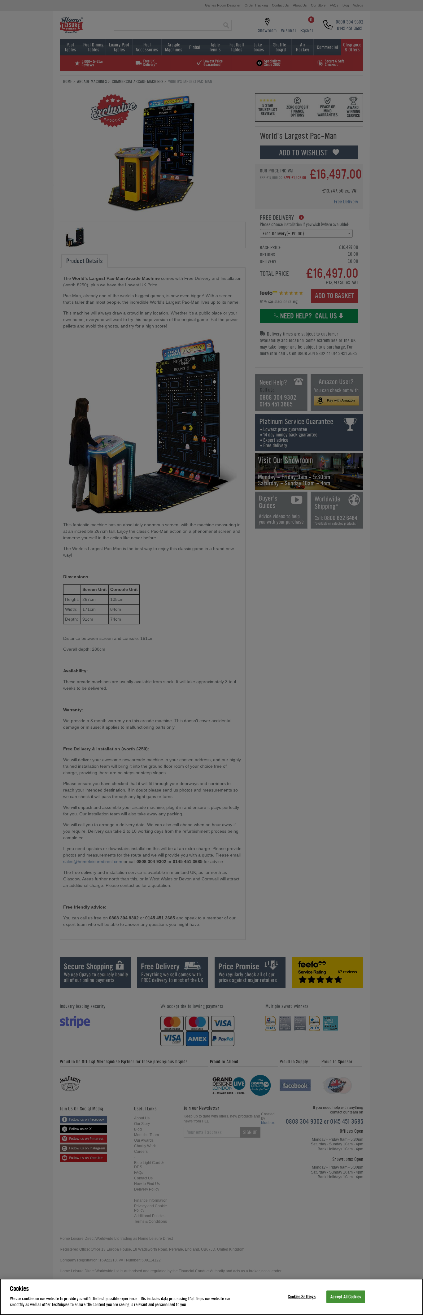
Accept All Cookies (345, 1297)
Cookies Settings (302, 1297)
